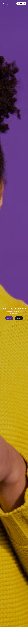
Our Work (9, 318)
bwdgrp (6, 3)
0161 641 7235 (21, 3)
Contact (19, 318)
